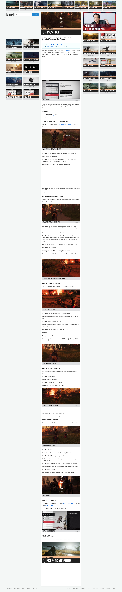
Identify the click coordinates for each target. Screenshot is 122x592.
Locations (68, 9)
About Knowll (9, 588)
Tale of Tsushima (67, 50)
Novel (28, 588)
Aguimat (23, 588)
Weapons (95, 9)
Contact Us (69, 588)
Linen (49, 117)
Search (35, 14)
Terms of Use (34, 588)
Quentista (83, 588)
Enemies (108, 80)
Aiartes (89, 588)
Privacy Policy (16, 588)
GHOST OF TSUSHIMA (48, 37)
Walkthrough (13, 61)
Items (108, 42)
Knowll (114, 588)
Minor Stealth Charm (50, 116)
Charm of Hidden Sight (51, 505)
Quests (54, 9)
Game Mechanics (26, 9)
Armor (109, 9)
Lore (12, 9)
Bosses (90, 80)
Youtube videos (50, 46)
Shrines (81, 9)
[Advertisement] (22, 28)
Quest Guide (50, 539)
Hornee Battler (76, 588)
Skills (108, 55)
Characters (40, 9)
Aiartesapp (102, 588)
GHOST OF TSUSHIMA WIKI (63, 37)
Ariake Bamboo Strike (65, 124)
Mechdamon (95, 588)
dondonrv (108, 588)
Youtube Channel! (56, 45)
